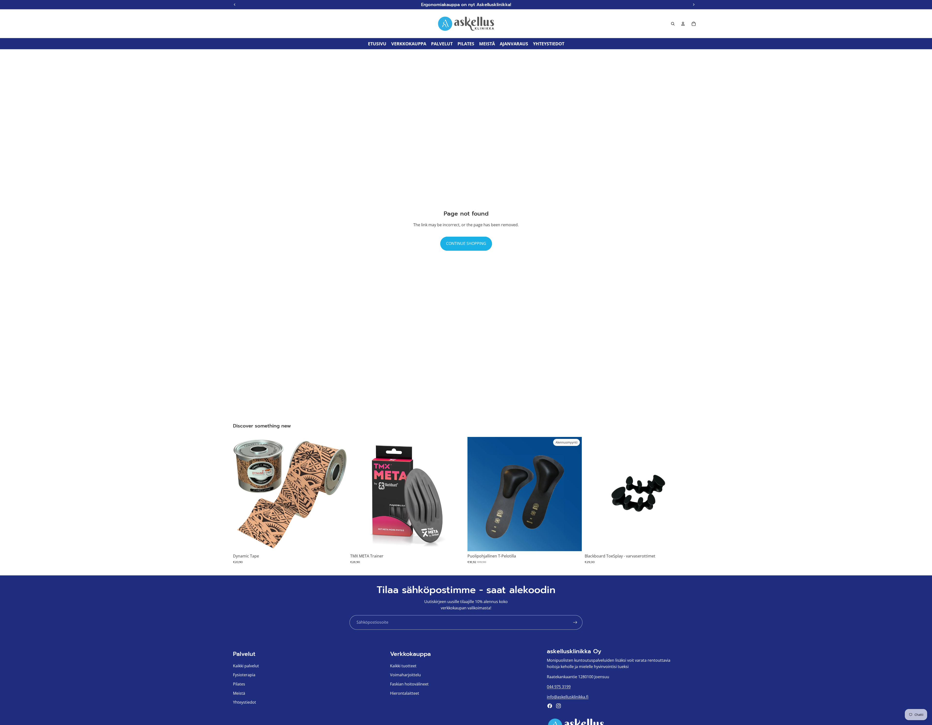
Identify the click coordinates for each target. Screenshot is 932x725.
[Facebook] (550, 706)
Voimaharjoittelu (405, 674)
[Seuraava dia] (340, 494)
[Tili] (683, 23)
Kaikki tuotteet (403, 665)
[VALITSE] (339, 544)
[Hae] (672, 23)
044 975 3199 (559, 686)
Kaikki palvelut (246, 665)
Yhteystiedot (244, 702)
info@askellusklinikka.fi (567, 696)
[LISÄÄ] (457, 544)
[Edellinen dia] (240, 494)
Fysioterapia (244, 674)
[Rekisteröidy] (575, 622)
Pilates (239, 684)
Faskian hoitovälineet (409, 684)
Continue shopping (466, 243)
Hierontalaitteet (404, 693)
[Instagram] (558, 706)
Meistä (239, 693)
